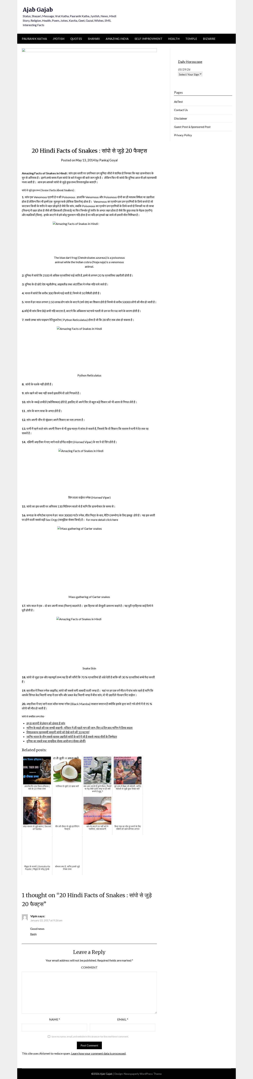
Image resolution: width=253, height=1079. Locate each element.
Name (54, 1019)
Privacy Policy (183, 135)
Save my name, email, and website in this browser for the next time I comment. (90, 1036)
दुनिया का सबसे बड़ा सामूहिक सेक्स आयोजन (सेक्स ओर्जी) (56, 741)
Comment (89, 967)
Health (173, 38)
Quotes (76, 38)
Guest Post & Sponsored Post (192, 126)
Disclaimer (180, 118)
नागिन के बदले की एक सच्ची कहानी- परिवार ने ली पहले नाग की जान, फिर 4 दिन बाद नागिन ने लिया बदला (79, 727)
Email (122, 1019)
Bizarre (209, 38)
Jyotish (58, 38)
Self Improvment (148, 38)
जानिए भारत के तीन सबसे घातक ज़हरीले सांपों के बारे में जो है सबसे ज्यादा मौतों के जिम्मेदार (71, 736)
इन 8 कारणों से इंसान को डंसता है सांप (45, 723)
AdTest (178, 101)
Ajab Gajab (38, 9)
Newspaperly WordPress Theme (143, 1073)
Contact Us (181, 110)
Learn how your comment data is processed (98, 1053)
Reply (33, 934)
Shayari (94, 38)
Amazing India (117, 38)
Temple (191, 38)
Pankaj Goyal (108, 160)
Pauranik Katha (34, 38)
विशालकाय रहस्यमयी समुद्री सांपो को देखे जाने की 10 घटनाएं (57, 732)
